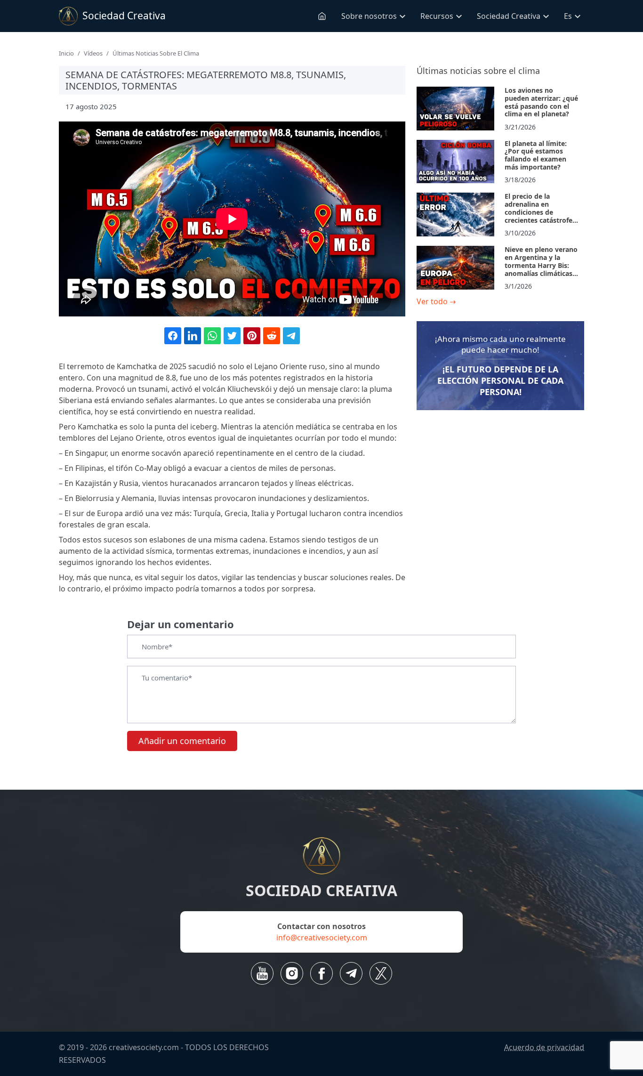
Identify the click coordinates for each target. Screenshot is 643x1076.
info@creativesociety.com (321, 937)
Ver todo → (436, 301)
